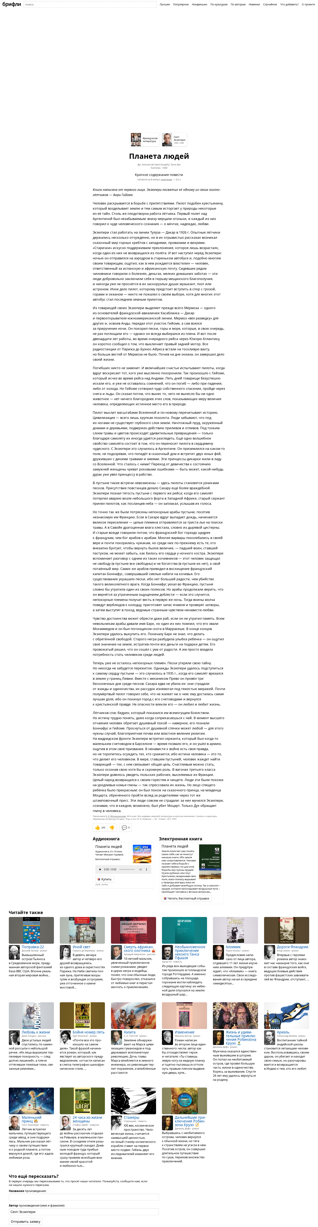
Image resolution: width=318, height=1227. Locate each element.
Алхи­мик (233, 946)
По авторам (238, 4)
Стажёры (131, 1117)
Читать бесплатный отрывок (188, 898)
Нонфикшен (199, 4)
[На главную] (11, 4)
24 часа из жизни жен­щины (87, 1119)
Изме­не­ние (185, 1032)
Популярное (181, 4)
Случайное (270, 4)
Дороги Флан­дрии (292, 946)
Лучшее (165, 4)
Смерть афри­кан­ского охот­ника (139, 948)
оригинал (166, 179)
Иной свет (81, 946)
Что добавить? (289, 4)
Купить (106, 879)
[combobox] (90, 4)
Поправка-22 (33, 946)
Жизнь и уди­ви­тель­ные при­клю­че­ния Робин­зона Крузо (241, 1038)
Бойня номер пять (89, 1032)
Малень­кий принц (31, 1119)
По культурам (219, 4)
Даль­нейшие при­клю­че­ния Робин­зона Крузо (190, 1121)
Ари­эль (283, 1032)
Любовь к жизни (36, 1032)
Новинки (254, 4)
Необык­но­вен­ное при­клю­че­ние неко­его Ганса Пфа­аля (190, 952)
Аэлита (130, 1032)
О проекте (308, 4)
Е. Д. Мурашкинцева (116, 816)
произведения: (27, 1191)
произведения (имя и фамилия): (37, 1205)
